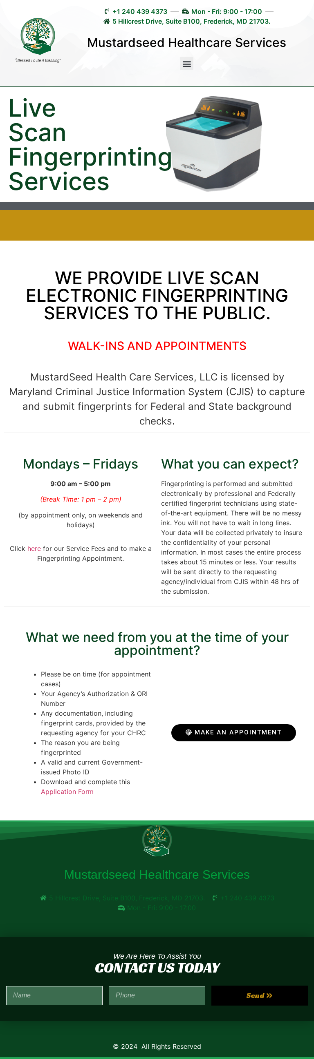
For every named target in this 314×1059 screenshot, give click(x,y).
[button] (186, 63)
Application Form (67, 791)
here (34, 548)
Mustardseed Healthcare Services (186, 42)
